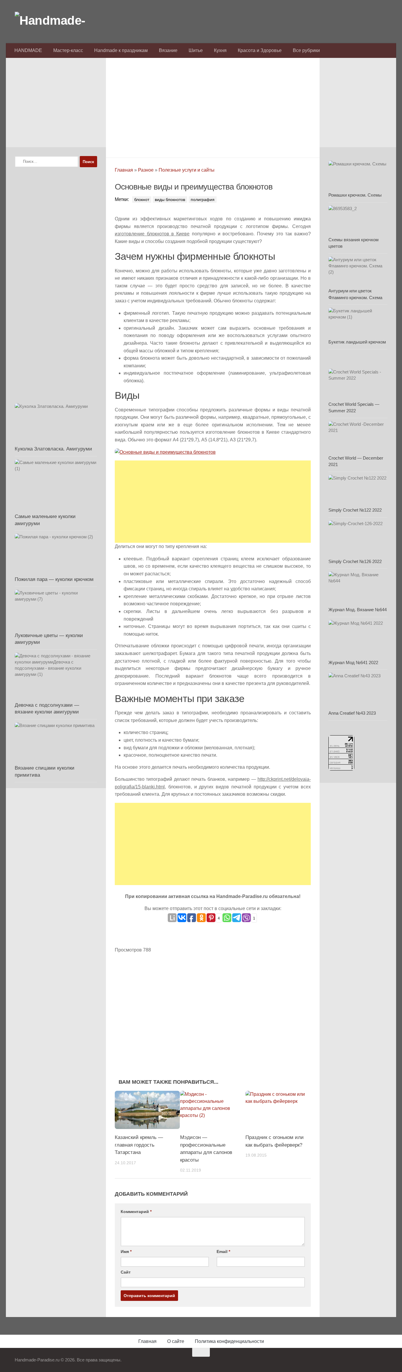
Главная (124, 169)
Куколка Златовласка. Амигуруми (53, 449)
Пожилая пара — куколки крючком (54, 579)
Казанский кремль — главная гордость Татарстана (139, 1145)
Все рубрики (306, 50)
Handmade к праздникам (121, 50)
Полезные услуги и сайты (187, 169)
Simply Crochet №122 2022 (355, 509)
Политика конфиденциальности (229, 1341)
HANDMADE (28, 50)
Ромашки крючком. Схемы (355, 194)
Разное (146, 169)
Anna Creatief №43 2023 (352, 713)
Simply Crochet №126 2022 (355, 561)
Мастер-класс (68, 50)
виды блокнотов (170, 199)
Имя (126, 1251)
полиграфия (203, 199)
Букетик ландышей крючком (357, 341)
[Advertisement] (213, 106)
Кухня (220, 50)
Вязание (168, 50)
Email (223, 1251)
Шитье (196, 50)
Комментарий (136, 1211)
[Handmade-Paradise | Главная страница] (59, 20)
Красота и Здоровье (260, 50)
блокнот (141, 199)
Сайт (126, 1272)
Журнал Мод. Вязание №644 (357, 609)
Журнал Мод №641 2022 (353, 662)
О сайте (175, 1341)
